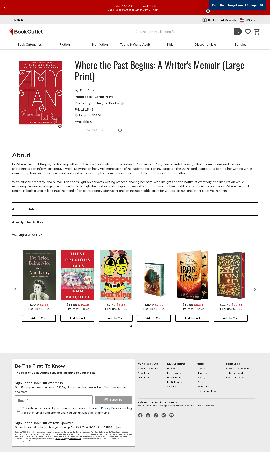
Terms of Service (75, 439)
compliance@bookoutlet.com (25, 441)
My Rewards (174, 372)
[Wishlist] (247, 31)
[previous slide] (5, 7)
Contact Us (203, 386)
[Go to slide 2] (136, 326)
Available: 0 (83, 122)
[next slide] (253, 289)
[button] (237, 5)
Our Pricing (144, 377)
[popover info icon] (122, 103)
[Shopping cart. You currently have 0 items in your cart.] (256, 31)
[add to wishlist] (120, 130)
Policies (143, 402)
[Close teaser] (208, 11)
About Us (143, 372)
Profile (171, 368)
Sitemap (174, 402)
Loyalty (201, 377)
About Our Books (148, 368)
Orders (201, 368)
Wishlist (172, 386)
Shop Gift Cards (235, 377)
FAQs (200, 381)
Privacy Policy (61, 439)
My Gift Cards (175, 381)
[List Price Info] (76, 115)
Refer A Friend (234, 372)
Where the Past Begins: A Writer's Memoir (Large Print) (159, 70)
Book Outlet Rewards (238, 368)
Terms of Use (158, 402)
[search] (238, 31)
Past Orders (174, 377)
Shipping (202, 372)
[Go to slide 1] (131, 326)
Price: (84, 109)
